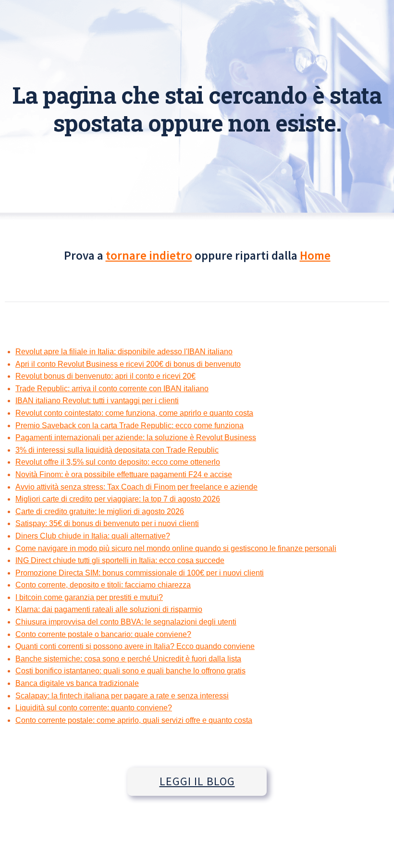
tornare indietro (149, 255)
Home (315, 255)
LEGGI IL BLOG (197, 781)
